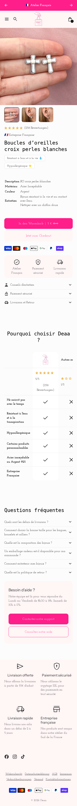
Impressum (66, 774)
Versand (38, 779)
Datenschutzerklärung (37, 774)
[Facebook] (6, 756)
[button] (11, 114)
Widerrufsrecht (13, 774)
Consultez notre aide (38, 632)
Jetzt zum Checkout (38, 235)
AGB (54, 774)
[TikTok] (23, 756)
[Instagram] (14, 756)
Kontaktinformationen (58, 779)
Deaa (43, 800)
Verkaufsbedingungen (18, 779)
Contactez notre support (38, 619)
